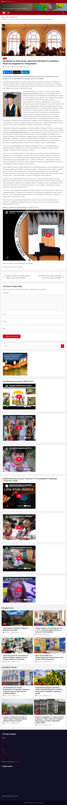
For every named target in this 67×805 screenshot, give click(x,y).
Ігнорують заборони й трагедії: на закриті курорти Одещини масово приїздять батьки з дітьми (15, 719)
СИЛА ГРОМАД (10, 5)
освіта (4, 58)
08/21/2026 (7, 695)
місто (37, 712)
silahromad (16, 66)
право (4, 683)
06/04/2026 (40, 661)
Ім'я (4, 314)
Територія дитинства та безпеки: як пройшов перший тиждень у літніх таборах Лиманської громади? (15, 657)
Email (5, 321)
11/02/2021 (7, 66)
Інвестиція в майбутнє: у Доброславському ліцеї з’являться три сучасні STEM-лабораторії (49, 657)
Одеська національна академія (14, 266)
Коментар (6, 293)
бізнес (37, 683)
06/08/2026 (7, 661)
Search (62, 346)
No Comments (25, 66)
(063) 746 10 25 (34, 207)
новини (5, 712)
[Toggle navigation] (8, 13)
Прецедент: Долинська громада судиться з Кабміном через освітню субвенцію (18, 277)
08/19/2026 (7, 632)
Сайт (4, 328)
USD (11, 796)
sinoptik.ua (17, 761)
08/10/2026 (40, 634)
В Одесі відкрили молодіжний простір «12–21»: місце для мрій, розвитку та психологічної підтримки (48, 630)
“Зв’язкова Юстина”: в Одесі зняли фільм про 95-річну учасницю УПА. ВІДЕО (49, 277)
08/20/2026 (7, 723)
